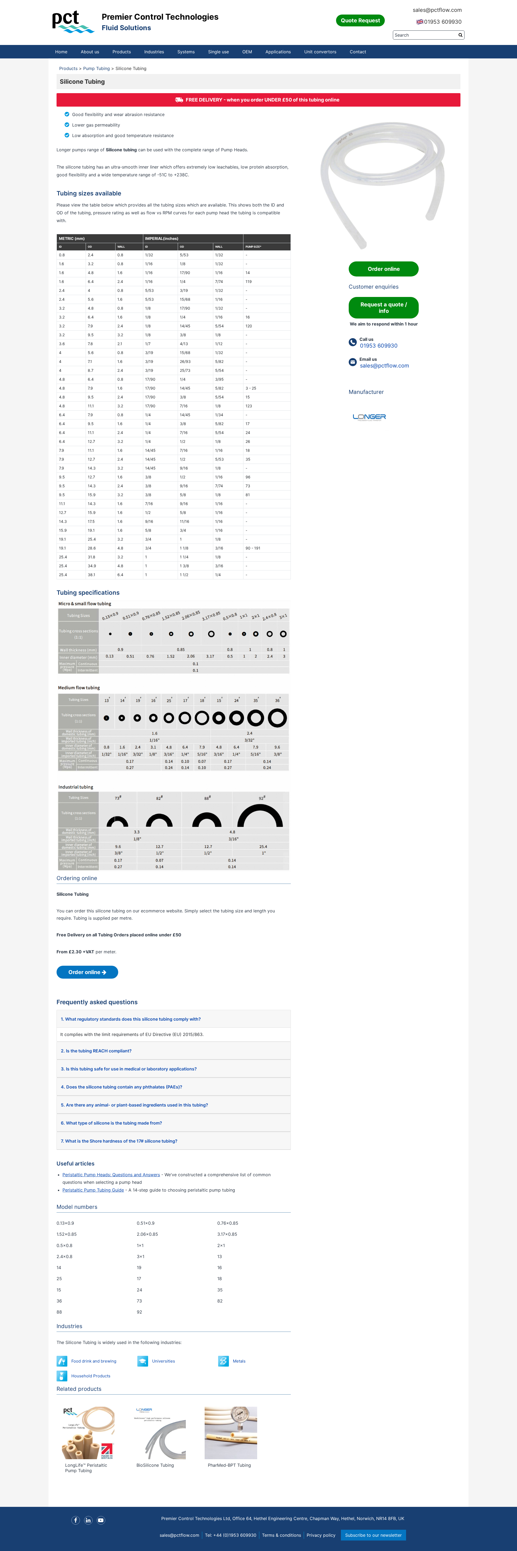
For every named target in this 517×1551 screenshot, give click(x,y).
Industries (154, 51)
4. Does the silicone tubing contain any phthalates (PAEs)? (121, 1087)
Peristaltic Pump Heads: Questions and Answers (111, 1174)
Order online (85, 972)
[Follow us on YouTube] (101, 1520)
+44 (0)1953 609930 (234, 1535)
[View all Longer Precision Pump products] (384, 416)
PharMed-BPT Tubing (229, 1465)
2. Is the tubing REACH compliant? (96, 1050)
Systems (186, 51)
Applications (278, 51)
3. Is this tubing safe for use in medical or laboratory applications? (129, 1069)
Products (122, 51)
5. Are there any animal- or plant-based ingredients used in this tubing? (134, 1105)
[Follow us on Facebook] (75, 1520)
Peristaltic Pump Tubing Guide (93, 1190)
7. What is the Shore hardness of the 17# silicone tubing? (119, 1141)
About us (90, 51)
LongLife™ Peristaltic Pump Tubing (86, 1467)
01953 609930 (443, 22)
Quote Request (360, 20)
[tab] (174, 1019)
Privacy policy (321, 1535)
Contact (358, 51)
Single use (218, 51)
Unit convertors (320, 51)
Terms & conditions (281, 1535)
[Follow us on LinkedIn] (88, 1520)
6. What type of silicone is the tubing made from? (111, 1123)
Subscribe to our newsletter (373, 1535)
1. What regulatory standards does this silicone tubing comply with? (131, 1019)
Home (61, 51)
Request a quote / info (384, 307)
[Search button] (461, 34)
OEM (247, 51)
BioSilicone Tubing (155, 1465)
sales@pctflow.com (437, 10)
